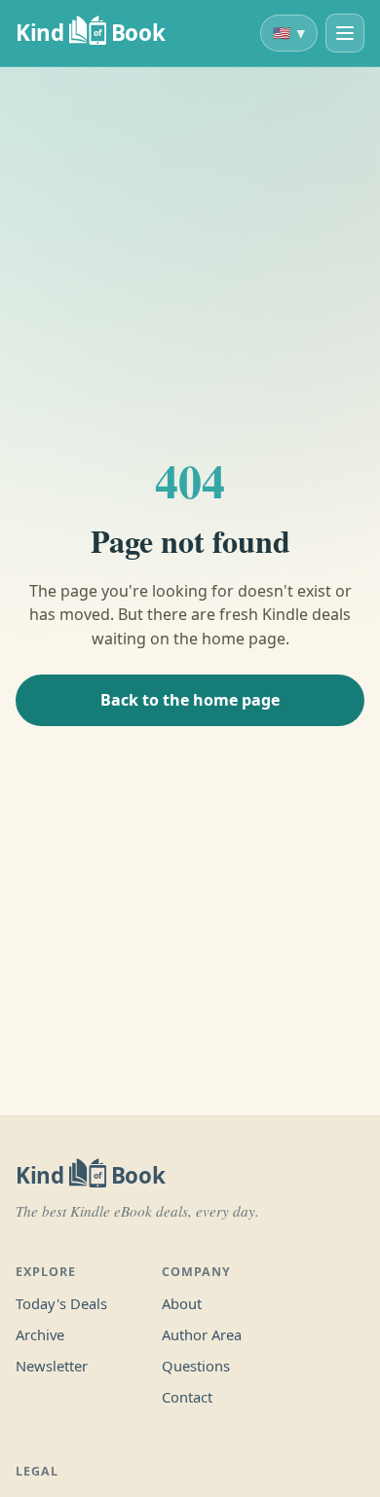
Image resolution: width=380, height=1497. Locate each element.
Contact (187, 1396)
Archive (40, 1334)
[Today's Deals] (344, 33)
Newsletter (52, 1365)
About (182, 1303)
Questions (196, 1365)
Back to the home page (190, 700)
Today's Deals (61, 1303)
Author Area (202, 1334)
